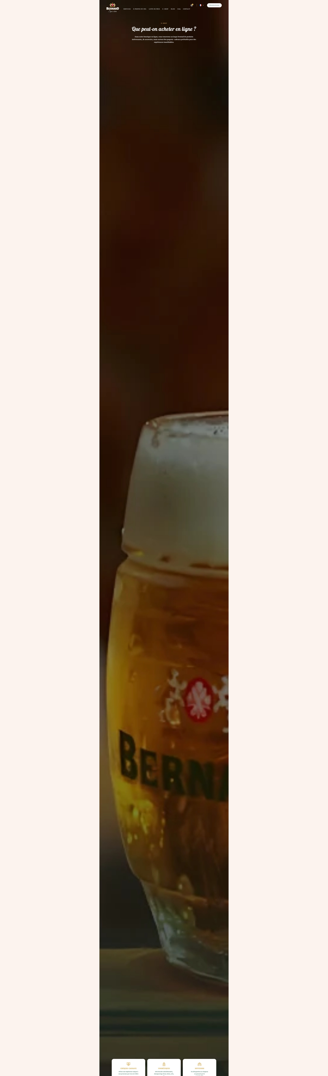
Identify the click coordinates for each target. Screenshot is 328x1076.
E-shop (165, 9)
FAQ (178, 9)
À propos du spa (139, 9)
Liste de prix (154, 9)
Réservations (214, 5)
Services (127, 9)
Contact (186, 9)
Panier (192, 5)
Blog (173, 9)
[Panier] (194, 5)
